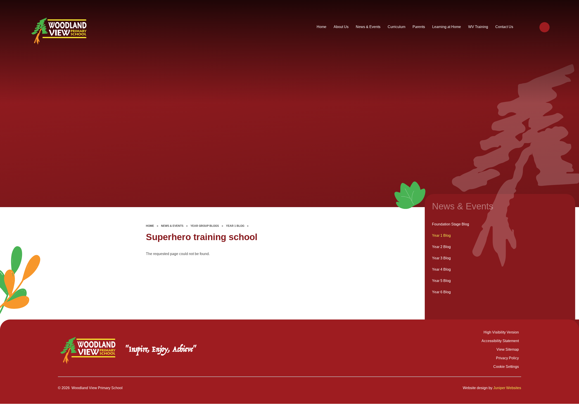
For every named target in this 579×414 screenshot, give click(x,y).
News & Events (172, 225)
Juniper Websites (507, 388)
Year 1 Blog (235, 225)
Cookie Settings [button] (506, 367)
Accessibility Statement (500, 341)
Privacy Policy (507, 358)
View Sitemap (507, 349)
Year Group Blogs (204, 225)
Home (150, 225)
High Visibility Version (501, 332)
